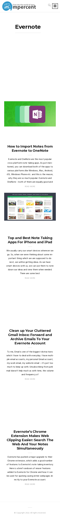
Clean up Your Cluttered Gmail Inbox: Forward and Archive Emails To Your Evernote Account (30, 337)
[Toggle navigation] (55, 6)
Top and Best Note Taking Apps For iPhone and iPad (30, 240)
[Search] (49, 5)
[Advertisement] (30, 70)
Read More (30, 186)
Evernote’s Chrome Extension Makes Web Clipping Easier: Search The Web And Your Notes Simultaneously (30, 440)
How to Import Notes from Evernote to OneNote (30, 148)
